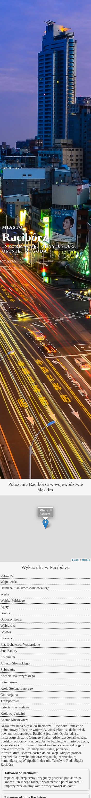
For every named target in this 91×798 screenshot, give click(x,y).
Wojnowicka (8, 582)
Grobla (5, 613)
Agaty (4, 607)
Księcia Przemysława (14, 707)
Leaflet (75, 560)
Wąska (4, 594)
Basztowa (6, 575)
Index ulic (44, 761)
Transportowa (9, 701)
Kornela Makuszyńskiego (17, 676)
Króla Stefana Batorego (16, 688)
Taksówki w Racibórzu (21, 773)
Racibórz (34, 741)
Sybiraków (7, 669)
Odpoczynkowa (11, 619)
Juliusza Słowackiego (15, 663)
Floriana (6, 638)
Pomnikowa (8, 682)
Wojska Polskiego (12, 600)
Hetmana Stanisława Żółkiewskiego (24, 588)
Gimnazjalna (9, 695)
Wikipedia (29, 761)
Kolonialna (8, 657)
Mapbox (86, 560)
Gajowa (5, 632)
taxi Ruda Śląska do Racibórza (30, 726)
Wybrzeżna (8, 626)
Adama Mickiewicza (14, 720)
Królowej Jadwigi (12, 713)
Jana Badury (8, 651)
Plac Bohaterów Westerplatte (20, 644)
